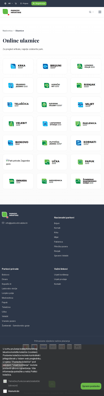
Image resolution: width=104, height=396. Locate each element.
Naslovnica (7, 31)
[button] (99, 12)
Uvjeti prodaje (60, 279)
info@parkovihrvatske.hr (17, 223)
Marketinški (13, 391)
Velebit (5, 316)
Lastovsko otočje (9, 288)
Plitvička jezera (61, 246)
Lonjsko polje (8, 293)
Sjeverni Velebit (61, 255)
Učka (4, 312)
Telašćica (6, 307)
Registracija (40, 3)
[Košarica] (16, 3)
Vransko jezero (9, 321)
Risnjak (57, 251)
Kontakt (57, 284)
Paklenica (58, 242)
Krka (56, 232)
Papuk (5, 302)
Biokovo (5, 274)
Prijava (25, 3)
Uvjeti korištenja (61, 274)
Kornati (57, 228)
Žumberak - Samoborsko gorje (16, 325)
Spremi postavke (91, 386)
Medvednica (7, 298)
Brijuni (56, 223)
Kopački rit (6, 284)
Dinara (5, 279)
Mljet (56, 237)
